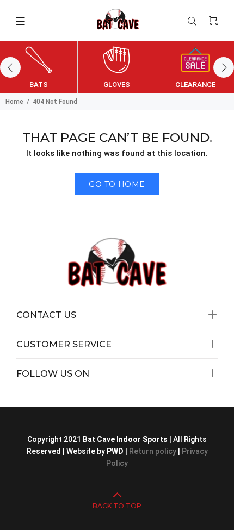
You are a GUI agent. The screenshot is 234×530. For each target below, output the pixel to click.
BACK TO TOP (117, 506)
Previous (10, 67)
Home (14, 101)
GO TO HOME (117, 184)
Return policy (153, 451)
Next (223, 67)
